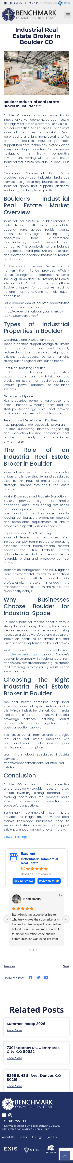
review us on (47, 880)
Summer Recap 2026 (26, 1023)
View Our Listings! (16, 837)
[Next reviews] (65, 918)
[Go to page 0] (30, 950)
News (23, 1137)
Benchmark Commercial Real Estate (39, 861)
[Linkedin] (5, 3)
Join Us (52, 1137)
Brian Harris (32, 899)
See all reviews (23, 880)
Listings (37, 1137)
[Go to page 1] (33, 950)
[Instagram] (10, 3)
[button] (67, 14)
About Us (8, 1137)
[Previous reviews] (7, 918)
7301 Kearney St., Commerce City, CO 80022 (33, 1049)
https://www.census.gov (21, 654)
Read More (14, 1030)
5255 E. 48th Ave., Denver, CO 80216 (34, 1077)
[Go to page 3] (39, 949)
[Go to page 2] (36, 950)
